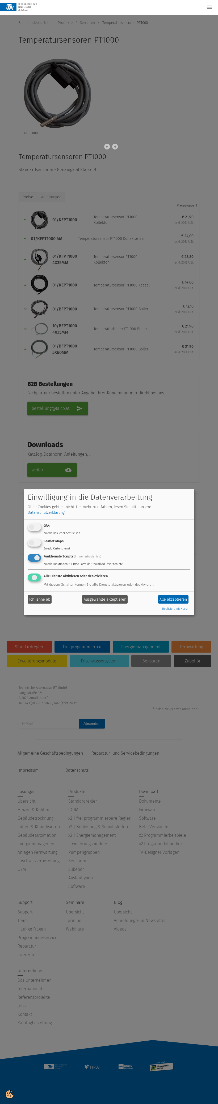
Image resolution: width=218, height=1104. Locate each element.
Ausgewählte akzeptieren (105, 599)
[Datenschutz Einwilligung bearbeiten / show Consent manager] (9, 1094)
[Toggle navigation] (209, 7)
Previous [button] (106, 148)
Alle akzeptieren (173, 599)
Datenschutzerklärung (46, 512)
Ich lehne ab (39, 599)
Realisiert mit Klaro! (175, 609)
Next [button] (114, 148)
